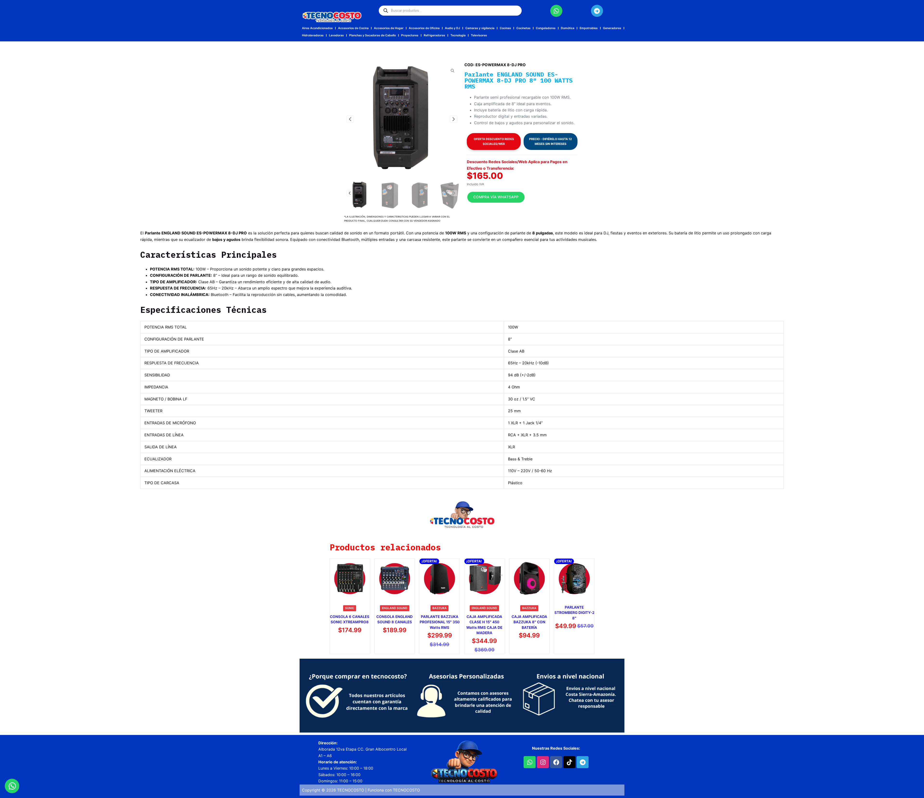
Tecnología (458, 35)
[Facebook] (556, 762)
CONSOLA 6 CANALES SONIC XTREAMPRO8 (349, 619)
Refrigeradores (434, 35)
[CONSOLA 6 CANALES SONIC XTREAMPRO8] (350, 579)
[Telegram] (597, 11)
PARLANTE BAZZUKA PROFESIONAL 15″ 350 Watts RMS (440, 622)
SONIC (349, 608)
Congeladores (546, 28)
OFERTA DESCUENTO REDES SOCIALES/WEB (494, 141)
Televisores (479, 35)
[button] (350, 119)
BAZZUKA (439, 608)
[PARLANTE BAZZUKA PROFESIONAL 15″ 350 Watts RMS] (439, 579)
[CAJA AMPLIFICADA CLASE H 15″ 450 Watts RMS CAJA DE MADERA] (484, 579)
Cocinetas (523, 28)
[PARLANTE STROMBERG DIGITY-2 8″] (574, 579)
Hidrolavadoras (313, 35)
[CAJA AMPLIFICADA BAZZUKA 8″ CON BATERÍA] (529, 579)
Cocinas (505, 28)
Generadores (612, 28)
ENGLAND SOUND (394, 608)
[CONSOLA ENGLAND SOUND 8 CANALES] (395, 579)
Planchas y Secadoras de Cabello (372, 35)
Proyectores (409, 35)
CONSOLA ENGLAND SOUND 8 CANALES (394, 619)
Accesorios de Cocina (353, 28)
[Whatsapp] (556, 11)
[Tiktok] (569, 762)
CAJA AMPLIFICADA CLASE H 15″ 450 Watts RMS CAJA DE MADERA (484, 624)
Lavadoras (336, 35)
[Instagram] (543, 762)
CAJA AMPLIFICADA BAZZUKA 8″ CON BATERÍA (529, 622)
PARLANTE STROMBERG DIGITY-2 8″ (574, 612)
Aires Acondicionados (317, 28)
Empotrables (589, 28)
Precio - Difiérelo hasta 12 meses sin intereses (550, 141)
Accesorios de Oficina (424, 28)
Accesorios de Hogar (389, 28)
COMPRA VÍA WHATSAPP (496, 197)
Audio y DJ (452, 28)
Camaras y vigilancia (479, 28)
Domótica (567, 28)
